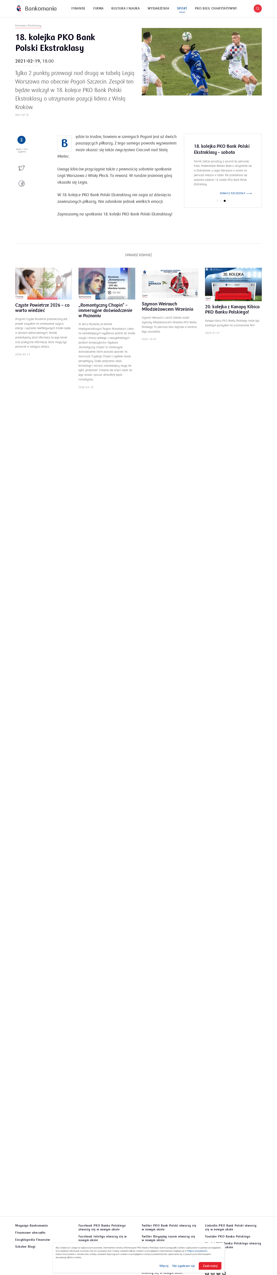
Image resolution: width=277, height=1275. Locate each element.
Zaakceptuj (210, 1266)
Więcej (163, 1266)
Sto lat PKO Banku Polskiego (233, 1245)
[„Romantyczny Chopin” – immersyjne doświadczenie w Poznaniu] (106, 284)
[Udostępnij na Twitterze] (21, 168)
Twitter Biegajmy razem (168, 1238)
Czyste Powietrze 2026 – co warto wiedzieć (42, 308)
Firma (98, 8)
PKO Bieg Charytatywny (216, 8)
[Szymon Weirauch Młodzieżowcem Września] (170, 283)
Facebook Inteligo (102, 1238)
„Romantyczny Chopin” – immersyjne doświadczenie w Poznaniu (105, 310)
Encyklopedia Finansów (32, 1240)
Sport (182, 8)
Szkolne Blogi (25, 1246)
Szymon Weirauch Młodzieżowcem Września (167, 307)
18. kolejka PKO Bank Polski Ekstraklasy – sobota (222, 149)
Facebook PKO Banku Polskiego (102, 1227)
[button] (258, 8)
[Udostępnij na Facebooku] (21, 183)
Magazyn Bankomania (31, 1225)
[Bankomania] (36, 8)
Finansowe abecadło (30, 1232)
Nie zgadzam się (183, 1266)
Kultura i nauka (125, 8)
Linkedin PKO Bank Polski (231, 1227)
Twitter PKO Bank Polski (169, 1227)
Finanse (78, 8)
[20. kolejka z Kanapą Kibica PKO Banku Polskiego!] (233, 284)
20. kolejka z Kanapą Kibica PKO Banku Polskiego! (232, 309)
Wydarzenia (158, 8)
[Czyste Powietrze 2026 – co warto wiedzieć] (43, 284)
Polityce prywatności (197, 1251)
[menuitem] (78, 8)
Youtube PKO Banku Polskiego (227, 1236)
